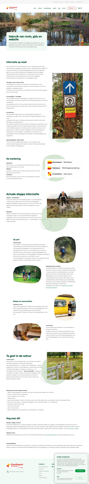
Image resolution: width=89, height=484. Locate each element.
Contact (63, 8)
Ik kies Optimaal (80, 470)
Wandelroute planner (43, 466)
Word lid (71, 8)
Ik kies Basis (80, 478)
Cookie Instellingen (43, 477)
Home (35, 8)
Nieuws (40, 473)
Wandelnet (41, 469)
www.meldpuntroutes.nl (51, 434)
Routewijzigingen (47, 8)
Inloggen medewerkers (44, 471)
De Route (40, 8)
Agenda (54, 8)
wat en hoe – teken (73, 428)
